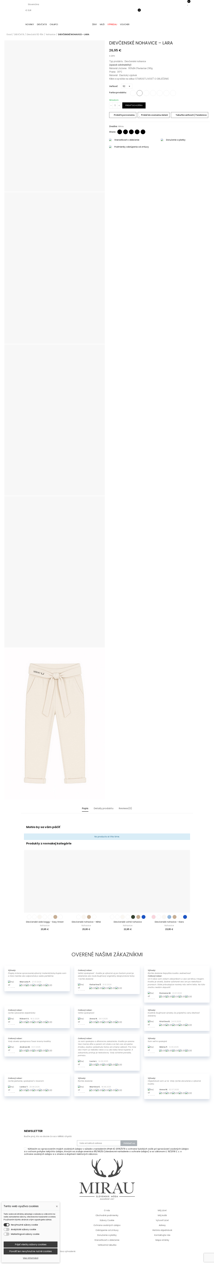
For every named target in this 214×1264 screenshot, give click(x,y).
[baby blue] (153, 93)
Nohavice (44, 925)
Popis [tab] (85, 808)
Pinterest (137, 132)
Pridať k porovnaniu (124, 115)
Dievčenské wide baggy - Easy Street (45, 921)
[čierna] (140, 93)
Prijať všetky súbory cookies (30, 1244)
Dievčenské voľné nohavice (128, 921)
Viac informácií (30, 1258)
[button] (23, 890)
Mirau (121, 126)
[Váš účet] (137, 17)
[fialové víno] (173, 93)
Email (131, 132)
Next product (207, 34)
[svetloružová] (133, 93)
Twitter (125, 132)
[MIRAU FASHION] (75, 24)
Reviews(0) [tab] (125, 808)
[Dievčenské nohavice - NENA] (86, 881)
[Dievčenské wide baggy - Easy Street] (45, 881)
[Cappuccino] (166, 93)
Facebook (119, 132)
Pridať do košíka (134, 105)
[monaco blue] (143, 917)
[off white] (146, 93)
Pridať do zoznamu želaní (154, 115)
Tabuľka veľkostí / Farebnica (191, 115)
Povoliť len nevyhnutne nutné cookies (30, 1251)
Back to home (203, 34)
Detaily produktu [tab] (103, 808)
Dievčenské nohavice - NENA (86, 921)
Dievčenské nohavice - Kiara (169, 921)
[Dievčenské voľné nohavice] (127, 881)
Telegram (143, 132)
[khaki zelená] (160, 93)
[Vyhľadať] (137, 8)
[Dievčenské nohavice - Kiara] (169, 881)
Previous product (200, 34)
